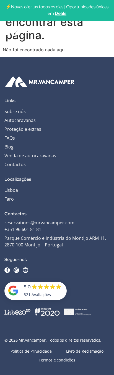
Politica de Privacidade (31, 351)
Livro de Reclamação (84, 351)
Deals (60, 13)
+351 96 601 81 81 (22, 229)
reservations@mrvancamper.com (39, 223)
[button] (104, 31)
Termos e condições (57, 360)
